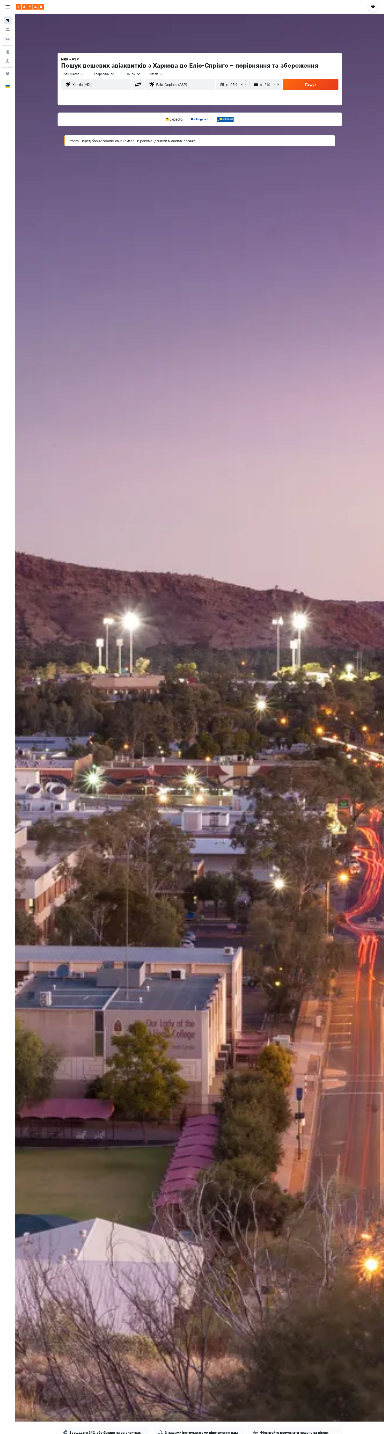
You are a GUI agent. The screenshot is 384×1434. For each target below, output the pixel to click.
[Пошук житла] (7, 29)
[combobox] (73, 74)
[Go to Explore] (7, 51)
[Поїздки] (7, 73)
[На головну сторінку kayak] (30, 7)
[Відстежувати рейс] (7, 61)
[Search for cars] (7, 39)
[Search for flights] (7, 20)
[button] (7, 7)
